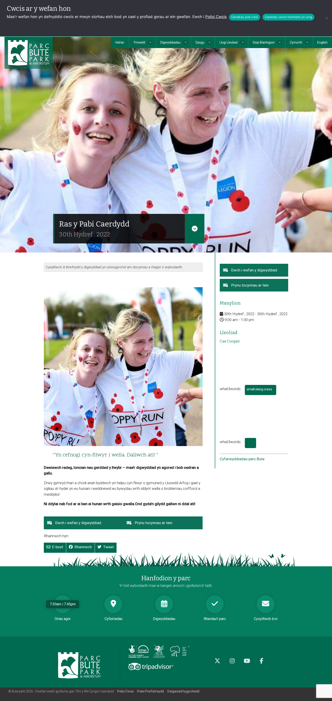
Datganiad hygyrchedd (183, 691)
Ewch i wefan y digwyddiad (85, 524)
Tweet (108, 547)
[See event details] (194, 228)
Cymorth (296, 42)
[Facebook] (261, 663)
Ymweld (139, 42)
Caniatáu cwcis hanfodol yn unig (288, 17)
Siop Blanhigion (264, 42)
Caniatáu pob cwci (244, 17)
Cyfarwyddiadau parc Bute (242, 459)
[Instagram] (232, 663)
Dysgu (200, 42)
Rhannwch (83, 547)
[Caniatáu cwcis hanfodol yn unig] (326, 18)
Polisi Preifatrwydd (150, 691)
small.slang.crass (261, 391)
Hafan (119, 42)
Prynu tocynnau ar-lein (160, 524)
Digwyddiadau (170, 42)
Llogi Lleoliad (229, 42)
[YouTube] (247, 663)
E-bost (57, 547)
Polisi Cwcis (216, 16)
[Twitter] (217, 663)
